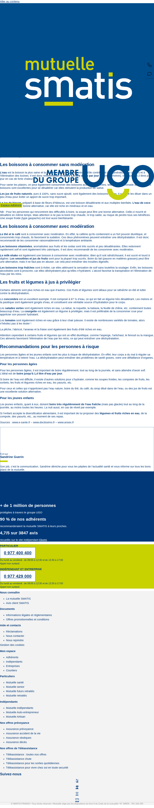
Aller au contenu (10, 1)
